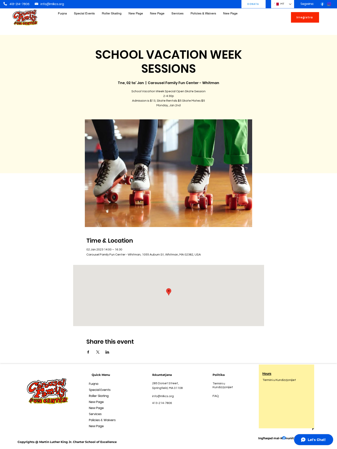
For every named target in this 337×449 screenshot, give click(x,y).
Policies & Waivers (102, 420)
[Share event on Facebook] (88, 352)
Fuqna (93, 384)
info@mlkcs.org (52, 4)
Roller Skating (99, 396)
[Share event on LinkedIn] (107, 352)
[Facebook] (322, 4)
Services (95, 414)
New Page (96, 402)
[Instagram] (329, 4)
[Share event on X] (98, 352)
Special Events (100, 390)
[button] (203, 11)
